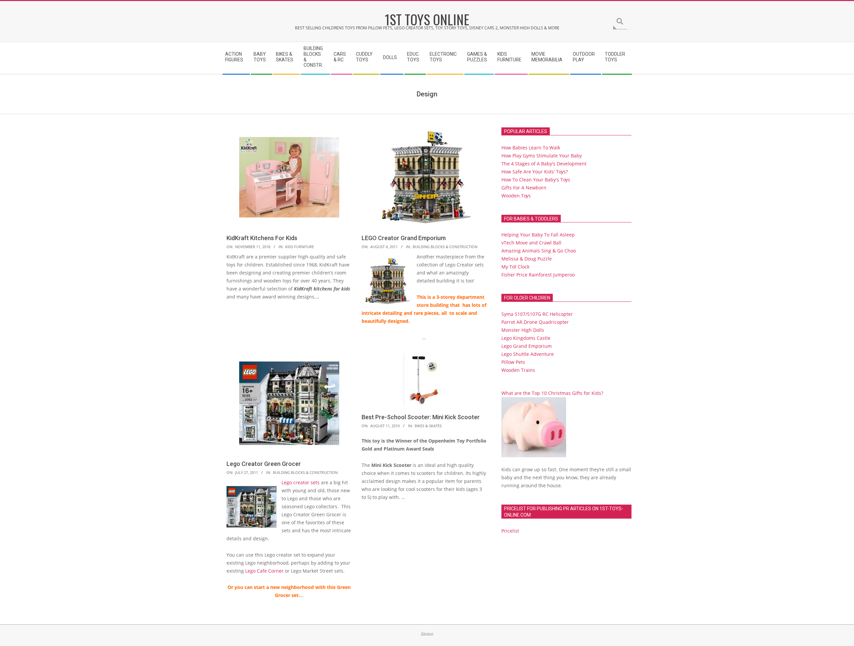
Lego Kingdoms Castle (525, 338)
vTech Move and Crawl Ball (531, 242)
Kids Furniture (299, 246)
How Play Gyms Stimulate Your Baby (541, 155)
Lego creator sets (301, 482)
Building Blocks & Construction (445, 246)
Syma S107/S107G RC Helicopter (537, 314)
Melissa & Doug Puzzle (526, 258)
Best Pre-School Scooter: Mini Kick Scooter (421, 417)
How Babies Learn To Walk (530, 147)
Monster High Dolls (522, 330)
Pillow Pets (513, 362)
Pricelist (510, 531)
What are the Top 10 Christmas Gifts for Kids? (552, 393)
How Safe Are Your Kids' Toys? (534, 171)
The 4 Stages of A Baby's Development (543, 163)
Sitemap (427, 633)
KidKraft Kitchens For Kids (262, 237)
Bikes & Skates (428, 425)
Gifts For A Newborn (523, 187)
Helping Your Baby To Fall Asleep (538, 234)
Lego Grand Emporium (526, 346)
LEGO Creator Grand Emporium (404, 237)
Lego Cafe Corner (264, 571)
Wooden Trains (518, 370)
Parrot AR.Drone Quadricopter (535, 322)
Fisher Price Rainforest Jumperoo (538, 274)
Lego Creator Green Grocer (264, 463)
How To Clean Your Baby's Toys (535, 179)
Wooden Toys (516, 195)
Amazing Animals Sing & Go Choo (538, 250)
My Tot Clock (515, 266)
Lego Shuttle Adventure (527, 354)
